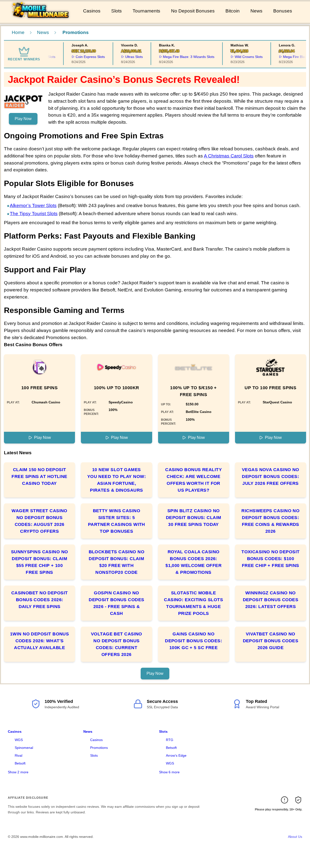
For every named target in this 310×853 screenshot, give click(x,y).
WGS (19, 740)
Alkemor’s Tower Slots (33, 205)
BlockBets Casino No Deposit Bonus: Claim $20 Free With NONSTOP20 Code (117, 562)
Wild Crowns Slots (244, 57)
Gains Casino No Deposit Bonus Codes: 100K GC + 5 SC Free (193, 640)
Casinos (91, 10)
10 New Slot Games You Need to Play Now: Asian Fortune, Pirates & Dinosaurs (116, 480)
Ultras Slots (129, 57)
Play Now (23, 119)
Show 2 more (18, 772)
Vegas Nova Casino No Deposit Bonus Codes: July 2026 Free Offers (270, 476)
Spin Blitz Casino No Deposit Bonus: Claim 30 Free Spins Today (193, 517)
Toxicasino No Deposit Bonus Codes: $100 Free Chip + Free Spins (270, 558)
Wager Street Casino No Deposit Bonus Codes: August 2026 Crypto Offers (39, 521)
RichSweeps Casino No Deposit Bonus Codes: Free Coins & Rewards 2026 (270, 521)
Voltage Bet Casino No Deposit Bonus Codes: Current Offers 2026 (116, 644)
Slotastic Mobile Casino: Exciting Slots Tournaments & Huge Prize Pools (193, 603)
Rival (18, 755)
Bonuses (282, 10)
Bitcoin (232, 10)
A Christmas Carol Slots (229, 155)
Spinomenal (24, 748)
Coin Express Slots (85, 57)
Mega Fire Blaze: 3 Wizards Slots (184, 57)
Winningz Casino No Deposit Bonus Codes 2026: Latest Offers (270, 599)
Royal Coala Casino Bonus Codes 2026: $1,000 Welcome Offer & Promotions (193, 562)
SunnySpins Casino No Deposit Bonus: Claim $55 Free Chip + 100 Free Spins (39, 562)
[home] (40, 19)
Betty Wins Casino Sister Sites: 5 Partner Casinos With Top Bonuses (116, 521)
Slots (116, 10)
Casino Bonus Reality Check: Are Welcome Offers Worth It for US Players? (193, 480)
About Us (295, 837)
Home (18, 32)
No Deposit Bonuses (193, 10)
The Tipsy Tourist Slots (34, 213)
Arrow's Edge (176, 755)
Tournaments (146, 10)
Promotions (99, 748)
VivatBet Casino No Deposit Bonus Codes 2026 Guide (270, 640)
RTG (169, 740)
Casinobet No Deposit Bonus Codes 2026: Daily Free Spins (39, 599)
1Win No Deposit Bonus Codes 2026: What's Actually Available (39, 640)
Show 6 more (169, 772)
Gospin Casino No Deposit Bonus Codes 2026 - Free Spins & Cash (116, 603)
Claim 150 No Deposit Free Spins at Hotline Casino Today (39, 476)
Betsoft (20, 763)
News (256, 10)
